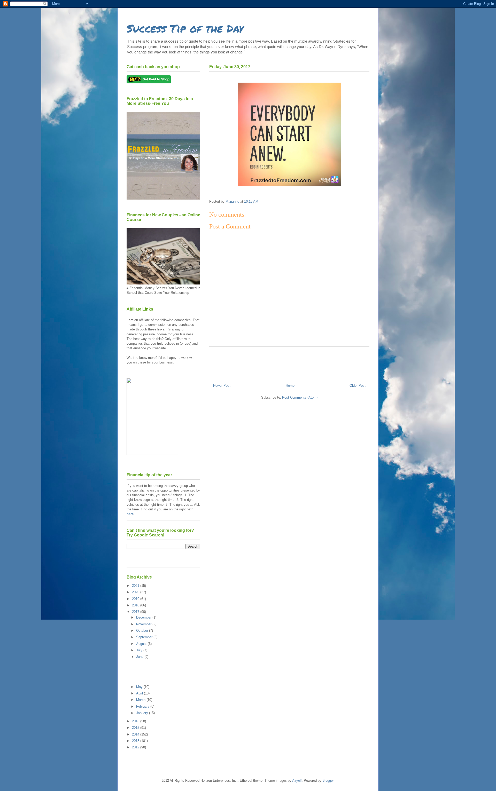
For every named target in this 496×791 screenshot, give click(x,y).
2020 (136, 592)
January (142, 713)
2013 (136, 741)
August (142, 644)
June (140, 657)
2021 (136, 586)
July (139, 650)
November (144, 624)
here (130, 514)
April (140, 693)
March (141, 700)
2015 (136, 728)
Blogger (328, 780)
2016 (136, 721)
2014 (136, 734)
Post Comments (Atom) (299, 397)
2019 (136, 599)
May (140, 687)
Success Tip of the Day (185, 28)
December (144, 617)
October (142, 630)
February (143, 706)
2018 (136, 605)
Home (290, 385)
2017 (136, 612)
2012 (136, 747)
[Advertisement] (289, 363)
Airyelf (297, 780)
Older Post (358, 385)
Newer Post (221, 385)
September (144, 637)
